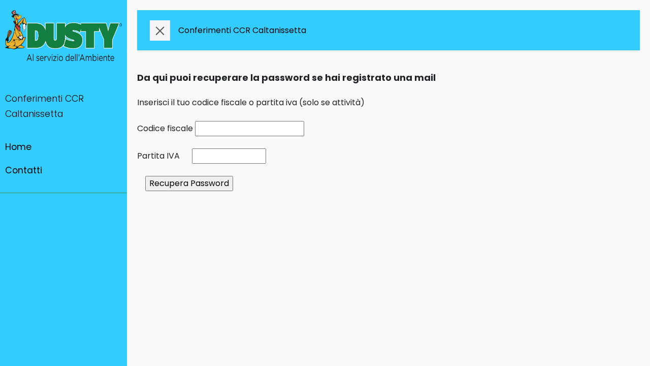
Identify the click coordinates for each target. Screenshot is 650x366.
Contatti (23, 170)
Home (18, 147)
